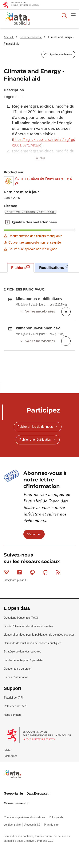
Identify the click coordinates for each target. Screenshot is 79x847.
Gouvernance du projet (17, 668)
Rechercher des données (64, 15)
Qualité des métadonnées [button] (7, 222)
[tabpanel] (39, 328)
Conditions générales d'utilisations (25, 817)
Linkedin (19, 572)
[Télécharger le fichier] (66, 311)
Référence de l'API (15, 706)
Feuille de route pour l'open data (23, 660)
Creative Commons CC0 (38, 840)
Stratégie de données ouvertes (22, 651)
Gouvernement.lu (16, 803)
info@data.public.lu (15, 580)
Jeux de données (31, 37)
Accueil (9, 37)
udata (7, 750)
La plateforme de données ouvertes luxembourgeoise (51, 19)
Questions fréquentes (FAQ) (21, 617)
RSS (58, 572)
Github (45, 572)
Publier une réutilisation (35, 439)
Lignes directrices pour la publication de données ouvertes (39, 634)
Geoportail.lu (13, 793)
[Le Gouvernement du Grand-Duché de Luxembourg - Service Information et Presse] (39, 735)
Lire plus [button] (39, 158)
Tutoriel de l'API (13, 697)
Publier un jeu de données (35, 426)
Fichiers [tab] (20, 267)
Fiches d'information (16, 677)
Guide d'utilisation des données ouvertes (28, 626)
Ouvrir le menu (73, 15)
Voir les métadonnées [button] (40, 311)
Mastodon (32, 572)
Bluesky (6, 572)
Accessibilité (32, 824)
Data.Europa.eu (38, 793)
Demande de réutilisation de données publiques (32, 643)
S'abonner (34, 534)
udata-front (10, 756)
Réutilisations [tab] (53, 267)
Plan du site (51, 824)
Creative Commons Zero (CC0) (30, 212)
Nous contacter (13, 714)
